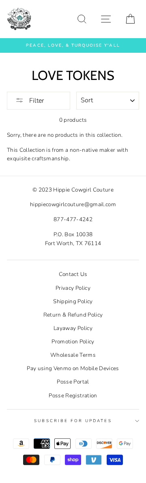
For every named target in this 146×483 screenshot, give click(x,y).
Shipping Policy (72, 301)
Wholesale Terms (73, 355)
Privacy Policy (73, 288)
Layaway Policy (73, 328)
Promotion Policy (73, 341)
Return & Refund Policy (73, 315)
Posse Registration (73, 395)
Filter (36, 100)
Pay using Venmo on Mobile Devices (73, 368)
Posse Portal (73, 382)
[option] (73, 45)
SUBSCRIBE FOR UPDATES (73, 421)
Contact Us (73, 274)
